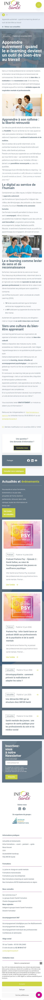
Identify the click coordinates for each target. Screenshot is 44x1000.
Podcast (10, 555)
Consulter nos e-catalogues (14, 471)
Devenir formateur (8, 911)
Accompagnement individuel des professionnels (19, 930)
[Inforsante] (12, 9)
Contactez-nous (22, 448)
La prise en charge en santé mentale (15, 870)
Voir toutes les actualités (8, 512)
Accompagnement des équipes (13, 927)
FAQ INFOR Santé (8, 857)
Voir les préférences (22, 995)
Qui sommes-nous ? (9, 895)
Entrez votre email (11, 759)
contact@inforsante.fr (10, 951)
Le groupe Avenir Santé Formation (14, 898)
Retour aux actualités (12, 27)
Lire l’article (10, 585)
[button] (41, 963)
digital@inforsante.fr (9, 419)
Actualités (10, 670)
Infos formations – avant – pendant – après (18, 844)
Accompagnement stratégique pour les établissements (22, 923)
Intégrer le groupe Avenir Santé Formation (17, 908)
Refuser (22, 990)
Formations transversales (11, 873)
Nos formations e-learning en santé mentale (18, 879)
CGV (4, 851)
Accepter (22, 984)
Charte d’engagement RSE (11, 901)
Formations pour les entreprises (13, 876)
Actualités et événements (11, 841)
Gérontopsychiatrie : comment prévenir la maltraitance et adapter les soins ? (19, 677)
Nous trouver (7, 847)
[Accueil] (3, 14)
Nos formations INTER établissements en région (19, 882)
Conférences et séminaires (11, 933)
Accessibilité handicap (10, 854)
